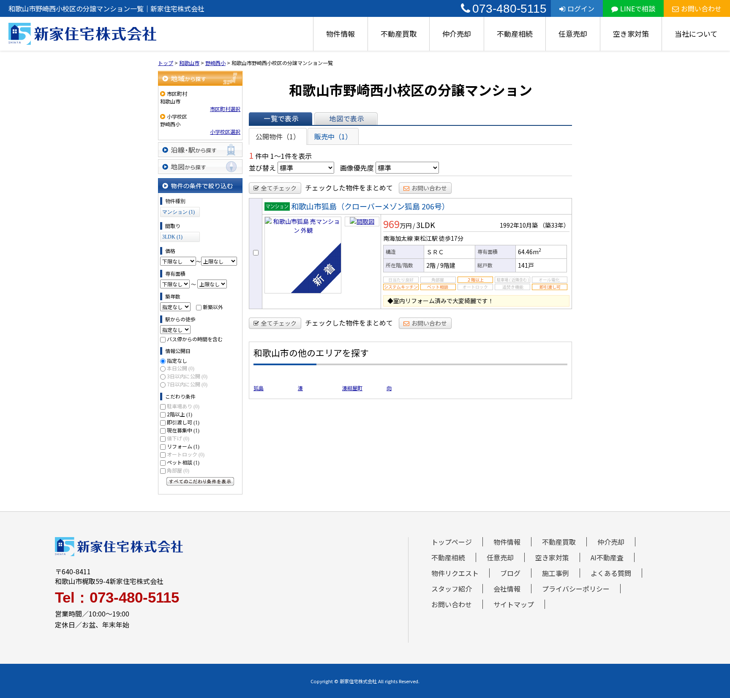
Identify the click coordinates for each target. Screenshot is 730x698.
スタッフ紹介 (451, 588)
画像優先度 (357, 168)
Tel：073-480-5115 (117, 597)
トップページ (451, 541)
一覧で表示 (280, 118)
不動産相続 (515, 33)
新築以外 (213, 306)
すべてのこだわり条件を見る (200, 481)
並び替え (262, 168)
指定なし (177, 360)
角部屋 (178, 470)
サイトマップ (513, 604)
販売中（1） (333, 136)
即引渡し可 (183, 422)
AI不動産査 (607, 557)
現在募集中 (183, 430)
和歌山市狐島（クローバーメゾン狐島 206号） (370, 206)
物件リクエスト (455, 573)
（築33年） (554, 225)
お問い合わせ (701, 8)
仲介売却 (456, 33)
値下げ (178, 438)
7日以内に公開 (187, 384)
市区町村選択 (225, 108)
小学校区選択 (225, 131)
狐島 (258, 387)
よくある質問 (611, 573)
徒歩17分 (451, 238)
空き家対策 (631, 33)
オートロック (185, 454)
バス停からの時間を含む (195, 338)
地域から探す (200, 78)
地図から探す (200, 166)
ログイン (580, 8)
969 (391, 224)
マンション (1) (178, 212)
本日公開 (180, 368)
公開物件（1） (278, 136)
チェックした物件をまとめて (349, 187)
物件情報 (340, 33)
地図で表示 (346, 118)
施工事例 (555, 573)
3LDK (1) (172, 237)
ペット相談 (183, 462)
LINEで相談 (637, 8)
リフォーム (183, 446)
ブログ (510, 573)
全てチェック (279, 188)
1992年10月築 (519, 225)
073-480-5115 (509, 8)
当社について (696, 33)
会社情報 (506, 588)
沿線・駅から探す (200, 149)
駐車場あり (183, 406)
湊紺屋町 (352, 387)
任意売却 (572, 33)
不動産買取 (399, 33)
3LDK (425, 224)
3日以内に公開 (187, 376)
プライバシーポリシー (576, 588)
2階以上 (179, 414)
